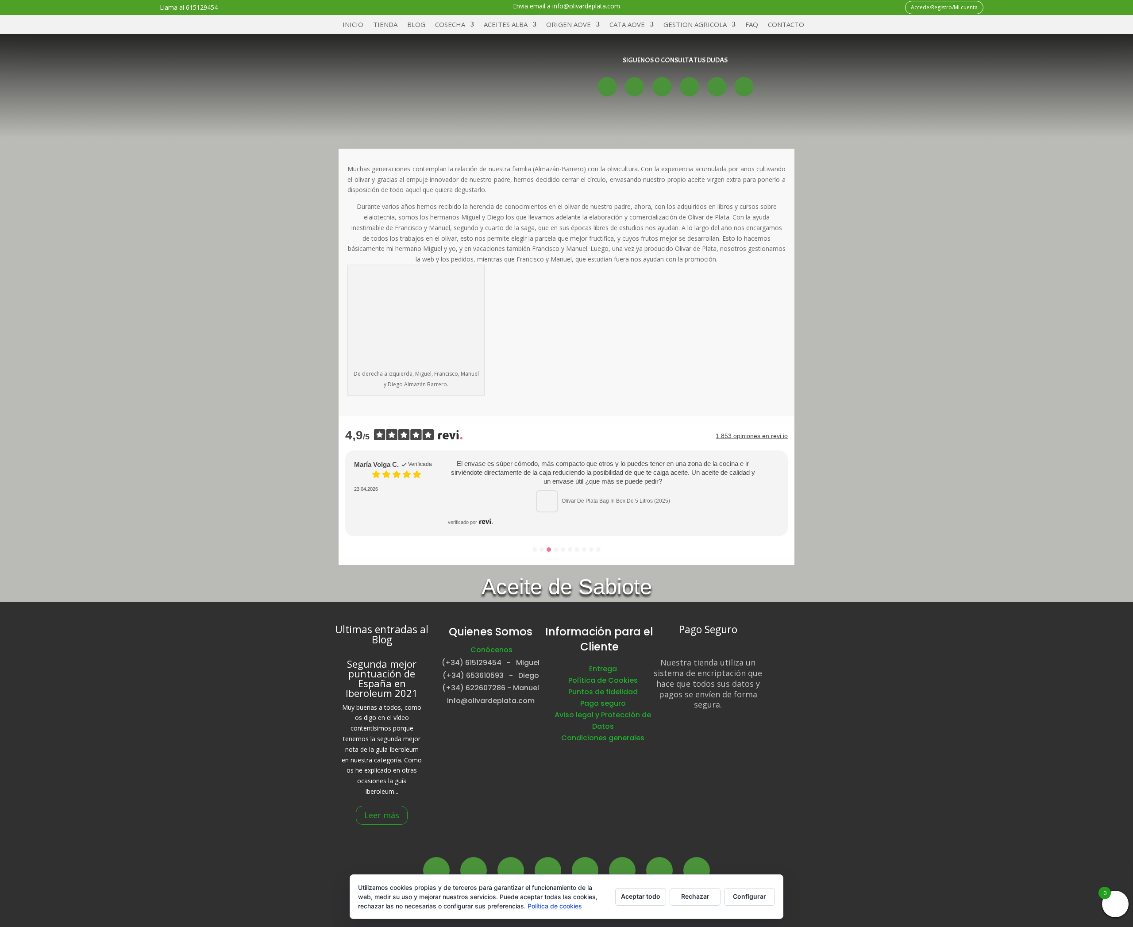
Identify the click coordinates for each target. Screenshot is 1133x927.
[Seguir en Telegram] (743, 86)
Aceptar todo (640, 896)
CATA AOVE (627, 25)
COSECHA (450, 25)
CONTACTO (786, 25)
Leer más (381, 815)
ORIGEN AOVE (568, 25)
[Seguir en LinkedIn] (585, 870)
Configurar (749, 896)
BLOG (416, 25)
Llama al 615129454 (189, 7)
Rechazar (695, 896)
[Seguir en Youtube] (689, 86)
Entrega (603, 669)
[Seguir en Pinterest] (622, 870)
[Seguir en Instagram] (661, 86)
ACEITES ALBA (506, 25)
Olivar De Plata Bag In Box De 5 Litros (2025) (616, 501)
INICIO (353, 25)
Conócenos (491, 650)
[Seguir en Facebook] (607, 86)
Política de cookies (555, 906)
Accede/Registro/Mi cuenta (944, 7)
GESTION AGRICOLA (695, 25)
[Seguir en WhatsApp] (716, 86)
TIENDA (385, 25)
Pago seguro (603, 703)
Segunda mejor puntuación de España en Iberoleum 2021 (382, 678)
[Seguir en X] (634, 86)
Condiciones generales (602, 738)
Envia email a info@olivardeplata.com (566, 6)
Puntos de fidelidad (603, 692)
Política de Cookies (603, 680)
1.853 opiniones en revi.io (752, 435)
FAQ (751, 25)
